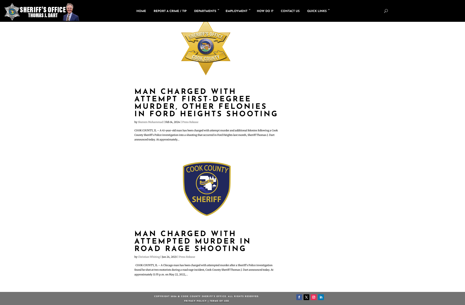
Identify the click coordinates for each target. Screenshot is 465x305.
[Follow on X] (306, 297)
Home (141, 11)
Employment (236, 11)
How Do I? (265, 11)
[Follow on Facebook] (299, 297)
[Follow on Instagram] (314, 297)
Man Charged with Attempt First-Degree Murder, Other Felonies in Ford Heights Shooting (206, 103)
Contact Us (290, 11)
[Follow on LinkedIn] (321, 297)
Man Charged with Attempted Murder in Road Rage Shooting (192, 242)
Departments (205, 11)
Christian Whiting (149, 256)
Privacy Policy (195, 301)
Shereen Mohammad (150, 122)
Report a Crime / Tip (170, 11)
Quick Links (317, 11)
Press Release (190, 122)
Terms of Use (219, 301)
